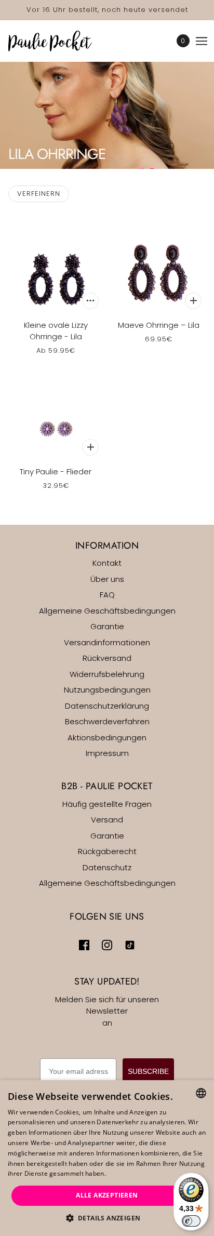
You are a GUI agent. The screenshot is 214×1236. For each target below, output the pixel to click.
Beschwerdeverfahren (107, 721)
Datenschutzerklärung (107, 705)
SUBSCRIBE (148, 1071)
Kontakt (107, 562)
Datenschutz (107, 867)
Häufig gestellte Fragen (107, 804)
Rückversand (107, 658)
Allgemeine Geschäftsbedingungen (107, 610)
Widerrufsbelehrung (107, 674)
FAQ (107, 594)
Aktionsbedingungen (107, 737)
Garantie (107, 626)
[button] (107, 1219)
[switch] (191, 1221)
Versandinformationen (107, 642)
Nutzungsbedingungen (107, 689)
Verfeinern (38, 193)
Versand (107, 819)
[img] (84, 945)
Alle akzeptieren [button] (107, 1195)
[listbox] (201, 1093)
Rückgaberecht (107, 851)
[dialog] (107, 1158)
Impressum (107, 753)
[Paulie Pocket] (59, 41)
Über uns (107, 579)
